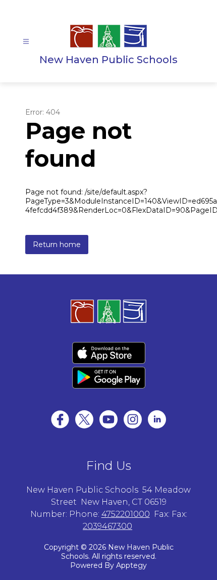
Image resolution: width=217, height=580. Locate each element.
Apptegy (131, 565)
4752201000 (125, 514)
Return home (57, 244)
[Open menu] (26, 41)
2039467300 (107, 526)
